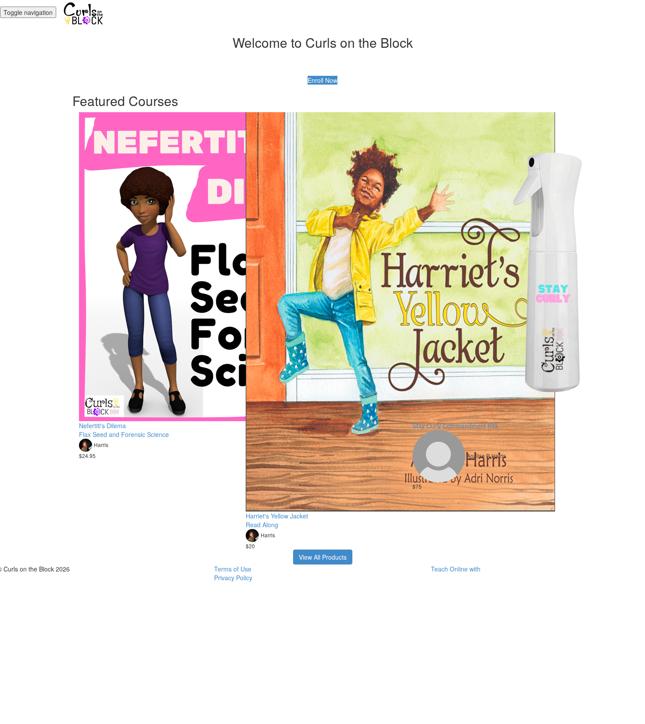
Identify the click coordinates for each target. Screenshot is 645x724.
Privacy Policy (233, 577)
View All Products (323, 557)
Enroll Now (322, 80)
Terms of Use (232, 568)
